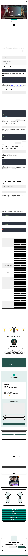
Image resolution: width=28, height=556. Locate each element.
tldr (20, 288)
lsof (20, 300)
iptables (20, 274)
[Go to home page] (4, 1)
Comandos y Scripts (14, 19)
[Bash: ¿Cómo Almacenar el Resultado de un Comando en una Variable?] (14, 360)
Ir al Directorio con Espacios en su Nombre (8, 64)
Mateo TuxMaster (16, 21)
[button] (25, 69)
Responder (16, 387)
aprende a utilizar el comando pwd (16, 85)
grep (20, 279)
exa (20, 244)
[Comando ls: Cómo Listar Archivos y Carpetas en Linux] (14, 365)
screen (20, 302)
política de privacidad (19, 549)
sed (20, 281)
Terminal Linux (18, 336)
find (20, 277)
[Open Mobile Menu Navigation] (26, 1)
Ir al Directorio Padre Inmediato (7, 61)
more (20, 260)
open (20, 307)
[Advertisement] (14, 39)
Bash (8, 336)
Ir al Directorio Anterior (5, 62)
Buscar (14, 434)
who (20, 295)
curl (20, 270)
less (20, 253)
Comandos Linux (12, 336)
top (20, 293)
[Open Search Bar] (24, 1)
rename (20, 258)
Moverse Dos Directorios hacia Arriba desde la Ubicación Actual (10, 63)
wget (20, 272)
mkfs (20, 265)
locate (20, 267)
